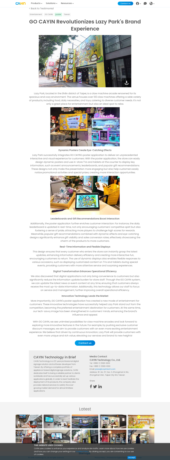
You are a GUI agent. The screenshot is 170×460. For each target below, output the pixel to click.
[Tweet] (95, 388)
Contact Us (125, 4)
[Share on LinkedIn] (100, 388)
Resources (66, 3)
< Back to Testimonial (41, 9)
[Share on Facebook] (91, 388)
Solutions (51, 3)
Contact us (85, 343)
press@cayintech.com (105, 369)
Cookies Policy (82, 452)
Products (35, 3)
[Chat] (145, 3)
